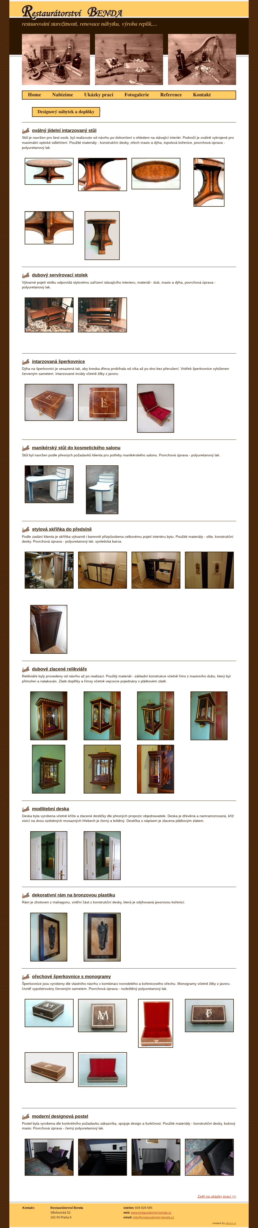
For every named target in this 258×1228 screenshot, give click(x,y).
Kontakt (202, 94)
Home (34, 94)
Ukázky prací (98, 94)
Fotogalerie (136, 94)
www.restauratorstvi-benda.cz (151, 1212)
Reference (171, 94)
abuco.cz (230, 1223)
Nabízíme (62, 94)
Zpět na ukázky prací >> (217, 1196)
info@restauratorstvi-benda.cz (153, 1217)
